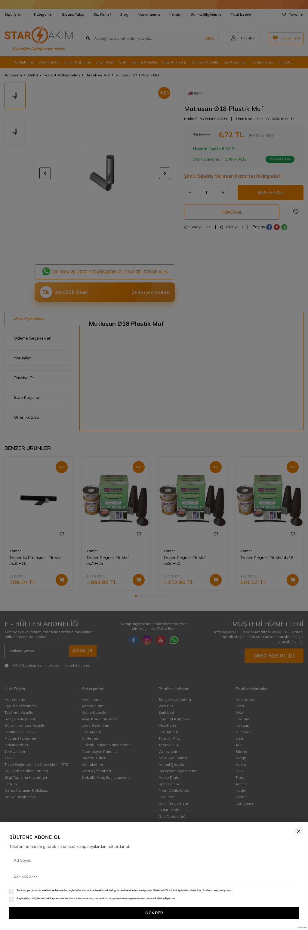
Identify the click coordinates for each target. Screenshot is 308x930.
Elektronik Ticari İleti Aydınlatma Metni (175, 890)
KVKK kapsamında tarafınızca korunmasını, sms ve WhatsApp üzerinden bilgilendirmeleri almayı (99, 898)
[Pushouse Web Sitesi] (300, 927)
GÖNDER (154, 912)
